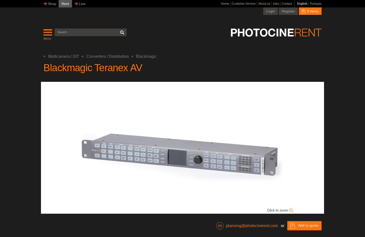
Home (225, 3)
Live (82, 4)
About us (264, 3)
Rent (65, 4)
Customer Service (244, 3)
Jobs (276, 3)
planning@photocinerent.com (252, 226)
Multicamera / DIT (63, 56)
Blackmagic (146, 56)
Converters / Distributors (107, 56)
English (302, 3)
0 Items (312, 11)
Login (270, 11)
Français (316, 3)
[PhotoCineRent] (276, 32)
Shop (52, 4)
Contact (287, 3)
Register (288, 11)
